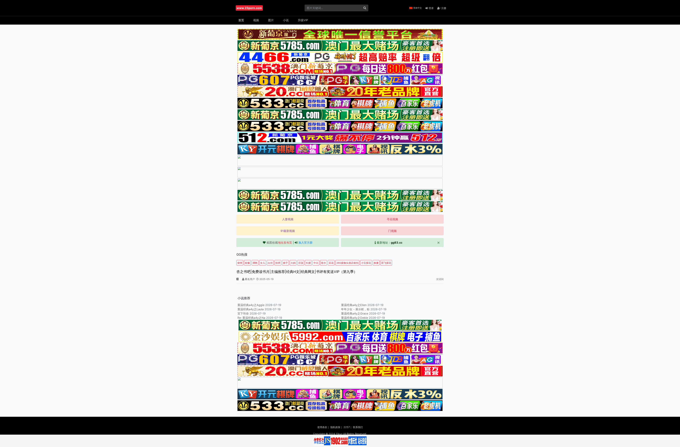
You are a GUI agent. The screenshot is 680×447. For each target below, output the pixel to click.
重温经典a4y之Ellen (354, 305)
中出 (315, 262)
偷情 (239, 262)
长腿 (308, 262)
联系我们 (358, 427)
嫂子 (285, 262)
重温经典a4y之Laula (251, 309)
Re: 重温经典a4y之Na (251, 317)
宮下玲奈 (243, 313)
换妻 (376, 262)
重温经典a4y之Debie (354, 317)
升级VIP (303, 20)
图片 (271, 20)
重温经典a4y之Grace (354, 313)
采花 (331, 262)
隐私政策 (335, 427)
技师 (277, 262)
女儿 (262, 262)
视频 (256, 20)
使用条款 (322, 427)
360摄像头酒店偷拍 (347, 262)
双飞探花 (386, 262)
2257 (347, 427)
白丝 (270, 262)
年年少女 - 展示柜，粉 (355, 309)
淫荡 (300, 262)
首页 (241, 20)
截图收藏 (279, 242)
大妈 (293, 262)
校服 (247, 262)
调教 (255, 262)
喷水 (323, 262)
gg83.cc (396, 242)
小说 (286, 20)
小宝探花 (366, 262)
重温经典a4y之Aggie (250, 305)
